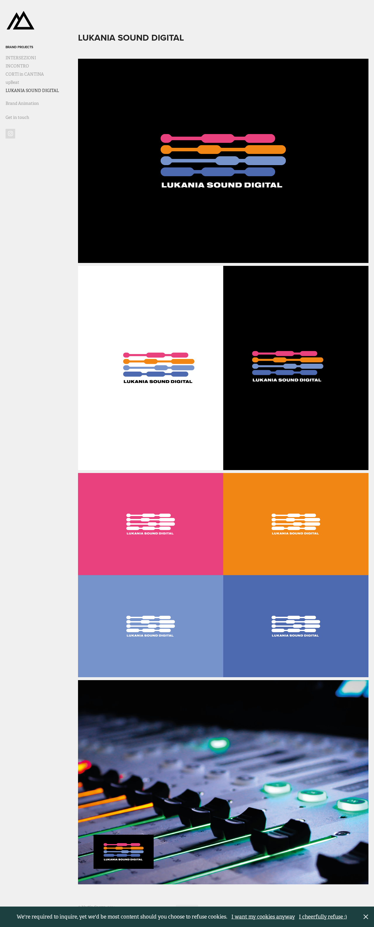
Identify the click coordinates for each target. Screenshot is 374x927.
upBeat (12, 82)
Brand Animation (22, 103)
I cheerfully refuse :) (323, 917)
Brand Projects (19, 47)
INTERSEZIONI (21, 57)
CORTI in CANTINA (25, 74)
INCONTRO (17, 66)
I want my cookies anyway (263, 917)
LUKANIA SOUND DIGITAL (32, 90)
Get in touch (17, 117)
